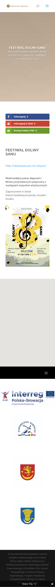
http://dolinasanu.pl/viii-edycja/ (26, 165)
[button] (21, 339)
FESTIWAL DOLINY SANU (27, 48)
